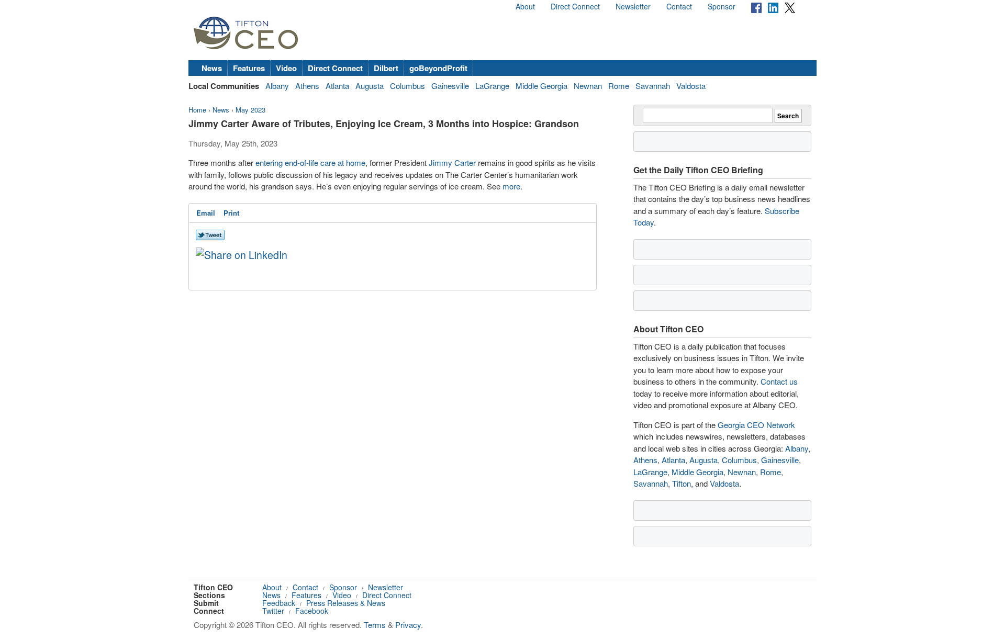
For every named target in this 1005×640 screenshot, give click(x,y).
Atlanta (337, 85)
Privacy (408, 624)
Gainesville (450, 85)
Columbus (407, 85)
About (525, 6)
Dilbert (386, 68)
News (212, 68)
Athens (307, 85)
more (511, 186)
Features (249, 68)
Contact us (779, 381)
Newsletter (633, 6)
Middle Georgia (541, 85)
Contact (679, 6)
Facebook (311, 610)
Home (197, 110)
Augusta (369, 85)
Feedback (278, 603)
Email (205, 213)
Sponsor (721, 6)
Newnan (588, 85)
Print (231, 213)
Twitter (273, 610)
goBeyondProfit (438, 68)
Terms (375, 624)
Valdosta (691, 85)
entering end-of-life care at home (310, 162)
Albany (277, 85)
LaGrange (492, 85)
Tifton (681, 483)
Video (286, 68)
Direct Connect (575, 6)
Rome (618, 85)
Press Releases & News (345, 603)
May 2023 (250, 110)
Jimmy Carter (452, 162)
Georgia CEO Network (756, 424)
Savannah (652, 85)
